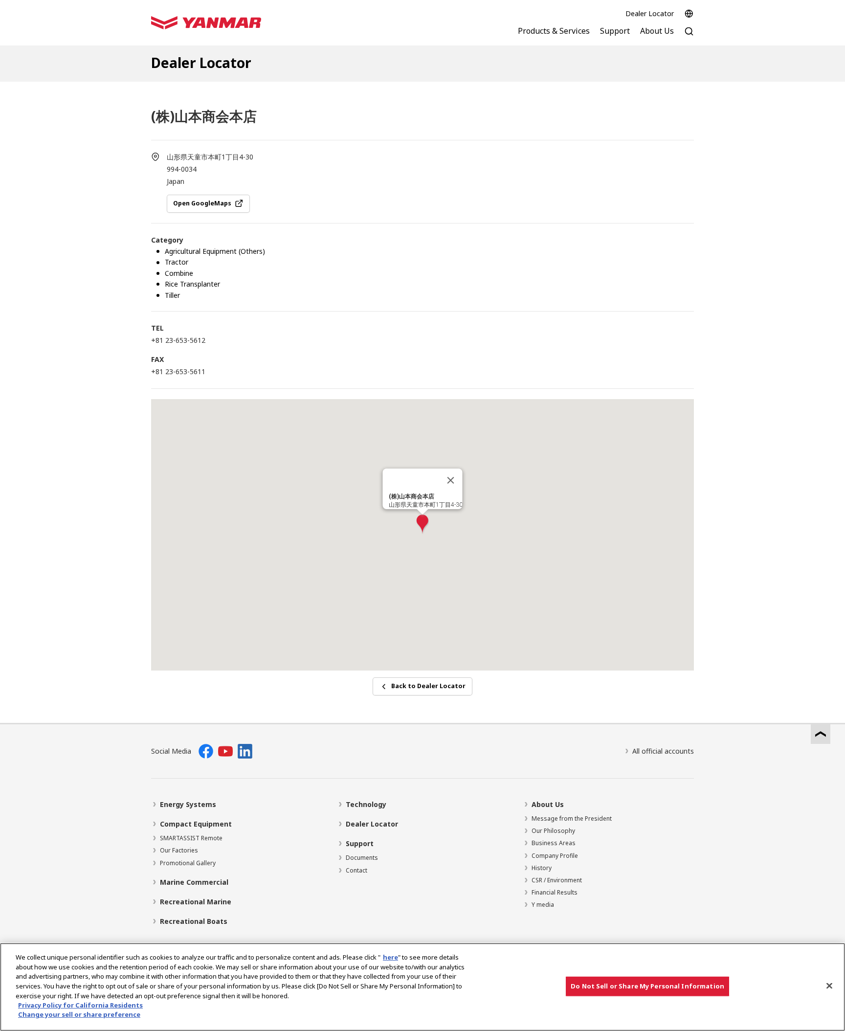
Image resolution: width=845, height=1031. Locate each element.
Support (360, 843)
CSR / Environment (557, 880)
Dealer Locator (649, 13)
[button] (422, 525)
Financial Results (555, 892)
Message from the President (572, 818)
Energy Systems (188, 804)
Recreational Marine (195, 901)
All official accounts (663, 751)
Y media (543, 904)
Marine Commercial (194, 882)
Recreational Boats (193, 921)
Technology (366, 804)
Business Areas (554, 843)
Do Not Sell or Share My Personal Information (647, 986)
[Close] (451, 480)
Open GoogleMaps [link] (202, 203)
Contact (356, 870)
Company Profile (555, 856)
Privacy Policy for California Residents (80, 1005)
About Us (548, 804)
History (542, 868)
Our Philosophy (553, 831)
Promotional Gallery (188, 863)
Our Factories (179, 850)
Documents (362, 857)
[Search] (689, 36)
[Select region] (689, 13)
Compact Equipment (196, 824)
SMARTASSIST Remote (191, 838)
